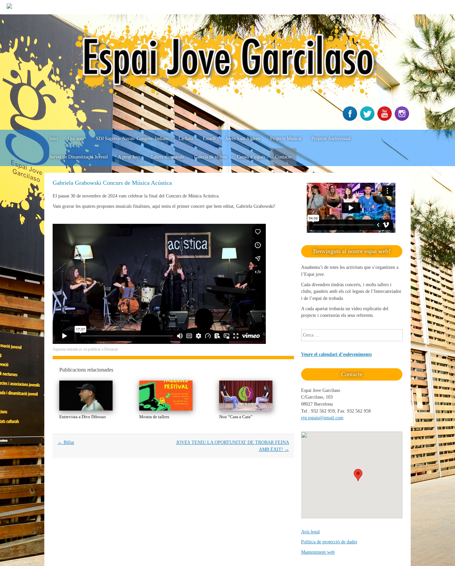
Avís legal (310, 531)
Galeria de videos (210, 156)
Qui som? (77, 138)
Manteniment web (318, 552)
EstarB (209, 138)
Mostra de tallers (154, 416)
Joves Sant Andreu (243, 138)
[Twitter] (368, 119)
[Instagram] (403, 119)
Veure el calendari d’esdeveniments (336, 354)
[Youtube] (385, 119)
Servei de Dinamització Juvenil (78, 156)
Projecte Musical (285, 138)
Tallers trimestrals (167, 156)
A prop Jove (129, 156)
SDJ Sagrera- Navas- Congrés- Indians (132, 138)
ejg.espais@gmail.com (322, 417)
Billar (66, 442)
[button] (358, 475)
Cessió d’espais (251, 156)
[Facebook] (351, 119)
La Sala (186, 138)
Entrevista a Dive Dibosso (82, 416)
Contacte (283, 156)
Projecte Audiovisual (330, 138)
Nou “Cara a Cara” (235, 416)
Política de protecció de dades (329, 541)
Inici (53, 138)
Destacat (111, 349)
